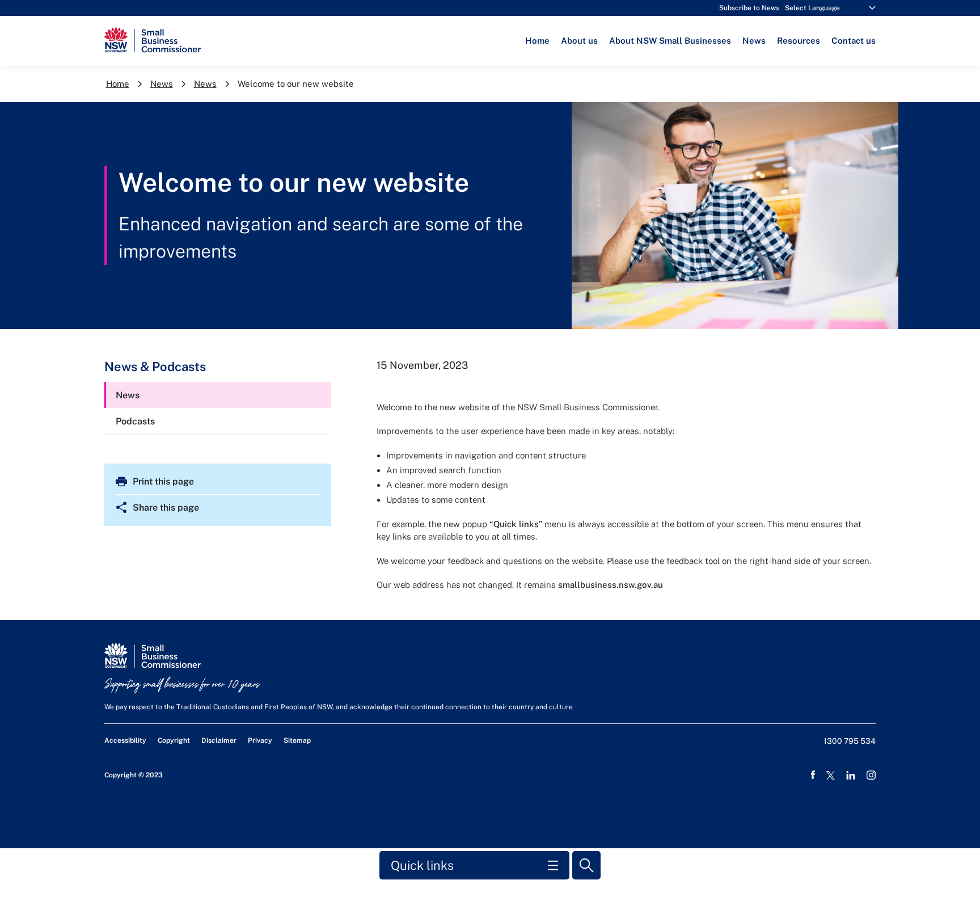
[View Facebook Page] (813, 775)
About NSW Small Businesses (670, 40)
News (754, 40)
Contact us (853, 40)
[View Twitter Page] (830, 775)
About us (579, 40)
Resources (798, 40)
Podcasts (135, 421)
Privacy (260, 740)
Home (537, 40)
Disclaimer (218, 740)
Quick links (422, 865)
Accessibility (125, 740)
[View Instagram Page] (871, 775)
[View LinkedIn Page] (850, 775)
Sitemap (297, 740)
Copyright (174, 740)
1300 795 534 (849, 741)
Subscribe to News (749, 8)
